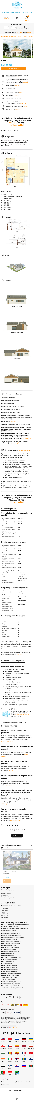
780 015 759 (4, 918)
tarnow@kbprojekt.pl (11, 977)
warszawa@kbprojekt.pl (13, 984)
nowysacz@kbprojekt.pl (14, 957)
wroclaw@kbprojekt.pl (12, 986)
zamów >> (17, 85)
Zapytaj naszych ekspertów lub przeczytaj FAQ (15, 722)
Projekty (20, 36)
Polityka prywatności (6, 1082)
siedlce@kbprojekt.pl (11, 971)
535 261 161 (4, 916)
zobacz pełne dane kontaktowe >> (10, 899)
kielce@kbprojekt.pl (10, 949)
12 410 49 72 (4, 914)
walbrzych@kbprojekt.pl (14, 981)
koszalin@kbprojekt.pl (12, 951)
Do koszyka (7, 881)
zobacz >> (18, 88)
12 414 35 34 (4, 910)
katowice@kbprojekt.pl (13, 947)
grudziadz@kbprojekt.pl (13, 943)
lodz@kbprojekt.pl (9, 955)
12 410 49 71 (4, 912)
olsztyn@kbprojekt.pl (11, 959)
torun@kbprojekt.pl (10, 979)
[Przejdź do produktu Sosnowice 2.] (17, 860)
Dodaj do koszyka (14, 68)
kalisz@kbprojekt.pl (10, 945)
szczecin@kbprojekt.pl (13, 975)
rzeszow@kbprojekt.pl (13, 969)
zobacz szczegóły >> (15, 443)
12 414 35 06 (4, 908)
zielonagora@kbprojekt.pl (16, 988)
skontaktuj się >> (20, 76)
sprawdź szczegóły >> (25, 450)
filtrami (6, 28)
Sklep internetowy (15, 1090)
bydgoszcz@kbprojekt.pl (14, 935)
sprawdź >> (25, 82)
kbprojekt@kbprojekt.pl (22, 714)
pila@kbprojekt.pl (8, 963)
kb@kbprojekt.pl (17, 125)
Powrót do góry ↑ (5, 1084)
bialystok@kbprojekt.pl (13, 933)
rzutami (14, 28)
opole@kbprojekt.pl (10, 961)
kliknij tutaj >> (20, 654)
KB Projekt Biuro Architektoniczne (8, 36)
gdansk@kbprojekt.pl (11, 939)
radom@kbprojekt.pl (11, 967)
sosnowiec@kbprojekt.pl (14, 973)
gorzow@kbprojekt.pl (15, 941)
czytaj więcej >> (26, 438)
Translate (14, 1027)
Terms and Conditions (26, 1082)
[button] (17, 109)
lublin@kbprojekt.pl (10, 953)
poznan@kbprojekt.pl (11, 965)
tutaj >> (10, 770)
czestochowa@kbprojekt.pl (16, 937)
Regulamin (16, 1082)
